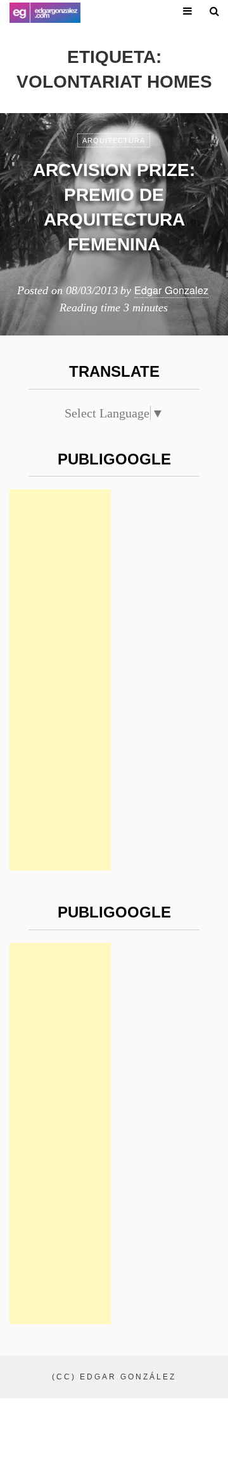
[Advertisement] (60, 679)
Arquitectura (113, 140)
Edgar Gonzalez (171, 289)
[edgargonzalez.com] (45, 13)
